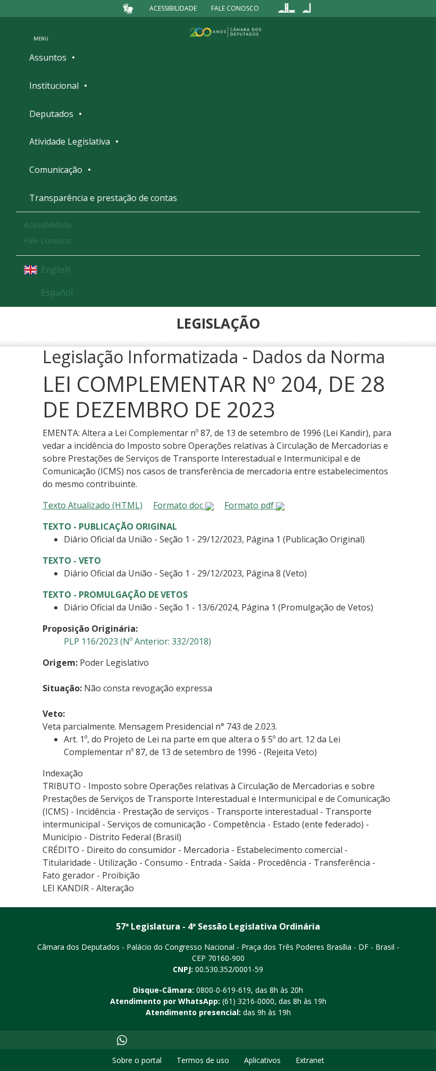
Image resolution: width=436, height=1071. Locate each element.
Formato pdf (250, 505)
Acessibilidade (173, 8)
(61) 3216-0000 (248, 1001)
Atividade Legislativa (69, 141)
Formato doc (179, 505)
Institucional (54, 85)
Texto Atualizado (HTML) (92, 505)
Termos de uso (203, 1060)
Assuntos (47, 57)
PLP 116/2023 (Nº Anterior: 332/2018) (137, 641)
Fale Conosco (235, 8)
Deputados (51, 114)
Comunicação (55, 169)
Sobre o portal (137, 1060)
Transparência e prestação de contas (103, 198)
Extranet (310, 1060)
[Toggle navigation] (41, 31)
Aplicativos (262, 1060)
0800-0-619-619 (223, 990)
